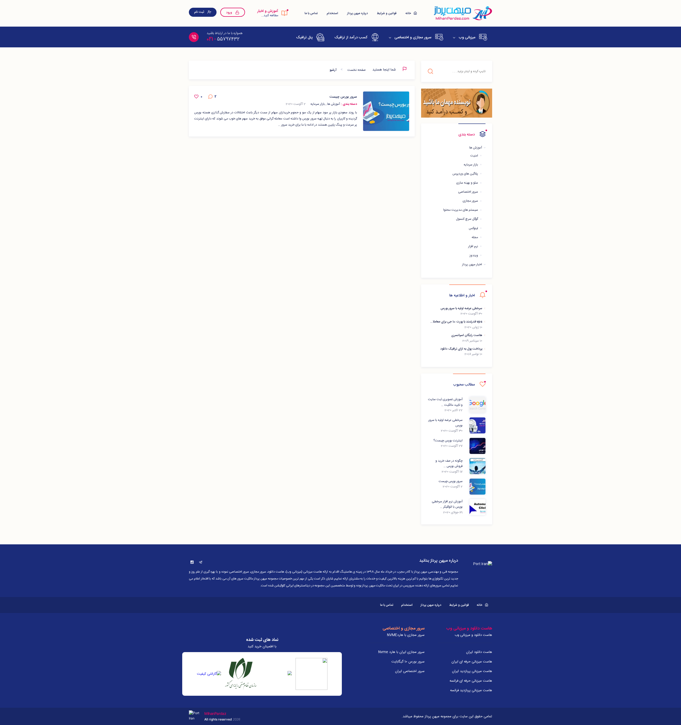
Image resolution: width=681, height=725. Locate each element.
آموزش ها (475, 147)
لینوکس (473, 228)
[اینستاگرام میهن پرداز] (192, 562)
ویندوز (474, 255)
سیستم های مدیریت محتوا (460, 210)
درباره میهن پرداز (357, 13)
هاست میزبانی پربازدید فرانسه (471, 690)
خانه (408, 13)
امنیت (474, 155)
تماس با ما (311, 13)
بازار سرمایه (471, 164)
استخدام (332, 13)
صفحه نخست (356, 70)
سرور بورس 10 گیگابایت (408, 662)
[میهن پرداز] (462, 13)
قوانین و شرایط (386, 13)
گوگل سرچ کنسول (467, 219)
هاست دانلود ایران (479, 652)
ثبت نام (199, 12)
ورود (229, 12)
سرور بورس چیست (343, 97)
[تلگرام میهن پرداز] (200, 562)
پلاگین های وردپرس (465, 173)
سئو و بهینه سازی (467, 182)
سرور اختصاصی (468, 191)
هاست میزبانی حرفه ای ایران (471, 662)
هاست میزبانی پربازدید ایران (472, 671)
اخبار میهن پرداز (472, 264)
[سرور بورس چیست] (386, 111)
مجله (475, 237)
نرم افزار (473, 246)
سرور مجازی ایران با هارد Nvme (401, 652)
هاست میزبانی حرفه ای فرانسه (471, 681)
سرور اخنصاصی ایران (410, 671)
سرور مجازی (470, 201)
